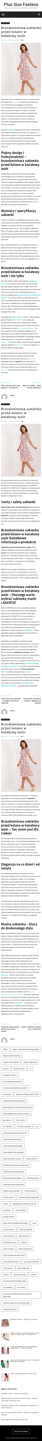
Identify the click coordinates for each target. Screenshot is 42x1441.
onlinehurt (7, 1210)
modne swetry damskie (11, 1191)
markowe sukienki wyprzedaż (13, 1171)
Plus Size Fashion (21, 4)
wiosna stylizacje (19, 1274)
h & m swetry (20, 1120)
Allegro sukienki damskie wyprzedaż (25, 1049)
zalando (33, 1274)
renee (34, 1223)
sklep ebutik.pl (23, 1236)
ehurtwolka (7, 1094)
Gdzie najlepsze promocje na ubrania (16, 1114)
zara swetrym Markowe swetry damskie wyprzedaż (17, 1295)
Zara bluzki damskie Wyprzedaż (14, 1281)
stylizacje (31, 359)
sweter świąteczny (25, 1249)
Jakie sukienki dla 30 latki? (12, 1139)
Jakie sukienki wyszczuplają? (13, 1152)
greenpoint (7, 1120)
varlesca (6, 1274)
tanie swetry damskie (31, 1262)
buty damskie (22, 328)
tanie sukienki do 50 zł (11, 1262)
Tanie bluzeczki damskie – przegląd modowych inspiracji (11, 701)
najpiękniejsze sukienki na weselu (24, 1204)
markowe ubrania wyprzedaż (13, 1184)
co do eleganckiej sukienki (12, 1081)
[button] (39, 14)
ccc (30, 1068)
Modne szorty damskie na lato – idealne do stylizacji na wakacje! (20, 1414)
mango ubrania (31, 1159)
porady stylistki (8, 1217)
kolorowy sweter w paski (12, 1159)
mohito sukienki (30, 1191)
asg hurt (6, 1068)
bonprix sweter (19, 1068)
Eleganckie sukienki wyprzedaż (14, 1101)
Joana (5, 40)
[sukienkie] (23, 1003)
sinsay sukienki (8, 1236)
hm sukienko (7, 1126)
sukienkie (18, 1003)
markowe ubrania (32, 1178)
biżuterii (4, 342)
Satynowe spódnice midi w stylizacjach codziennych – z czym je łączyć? (20, 1406)
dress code (16, 320)
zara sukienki (7, 1287)
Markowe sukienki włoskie (12, 1178)
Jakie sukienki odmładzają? (13, 1146)
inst (37, 1126)
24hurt (5, 1049)
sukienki (10, 130)
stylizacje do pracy (9, 1242)
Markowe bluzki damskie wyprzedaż (16, 1165)
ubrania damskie (23, 1268)
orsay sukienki (20, 1210)
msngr (5, 1204)
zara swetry (21, 1287)
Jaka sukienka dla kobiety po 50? (15, 1133)
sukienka (16, 102)
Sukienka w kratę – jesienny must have (14, 1393)
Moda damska (5, 23)
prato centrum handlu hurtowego (15, 1223)
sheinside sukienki (25, 1229)
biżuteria (18, 345)
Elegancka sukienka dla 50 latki (27, 1094)
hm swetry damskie (24, 1126)
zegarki (4, 370)
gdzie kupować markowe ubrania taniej (17, 1107)
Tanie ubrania (8, 1268)
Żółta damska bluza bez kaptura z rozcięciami (10, 387)
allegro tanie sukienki (11, 1062)
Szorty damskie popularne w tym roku (14, 1419)
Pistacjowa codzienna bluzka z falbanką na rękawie (32, 701)
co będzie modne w (10, 1075)
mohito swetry (8, 1197)
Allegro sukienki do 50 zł (12, 1056)
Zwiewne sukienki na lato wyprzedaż (16, 1303)
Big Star (31, 328)
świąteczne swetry (9, 1309)
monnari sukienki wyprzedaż (28, 1197)
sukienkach (27, 630)
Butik (3, 672)
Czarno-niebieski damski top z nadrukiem (31, 1028)
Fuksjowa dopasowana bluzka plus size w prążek (10, 1029)
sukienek (4, 975)
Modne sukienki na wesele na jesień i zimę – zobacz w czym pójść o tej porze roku (19, 1399)
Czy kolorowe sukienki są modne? (15, 1088)
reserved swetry (8, 1229)
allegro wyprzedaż (30, 1062)
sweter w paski (8, 1249)
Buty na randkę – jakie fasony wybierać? (32, 387)
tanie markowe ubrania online (14, 1255)
